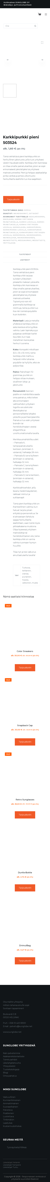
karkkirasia (19, 235)
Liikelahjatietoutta (12, 1063)
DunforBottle (25, 872)
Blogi (5, 1072)
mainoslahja (9, 238)
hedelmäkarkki (37, 217)
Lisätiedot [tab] (25, 260)
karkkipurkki (34, 227)
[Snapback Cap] (25, 698)
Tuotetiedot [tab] (25, 254)
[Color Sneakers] (25, 624)
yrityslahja (9, 243)
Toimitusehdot (10, 1059)
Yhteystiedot (9, 1066)
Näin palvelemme (11, 1053)
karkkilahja (19, 227)
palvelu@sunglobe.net (21, 1026)
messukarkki (24, 240)
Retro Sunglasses (25, 799)
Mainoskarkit (20, 213)
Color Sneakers (25, 651)
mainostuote (10, 240)
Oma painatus (10, 1076)
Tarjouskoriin (13, 199)
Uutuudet (34, 213)
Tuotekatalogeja (11, 1069)
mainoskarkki (33, 235)
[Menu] (46, 14)
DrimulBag (25, 945)
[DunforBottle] (25, 846)
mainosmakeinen (26, 238)
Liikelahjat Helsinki (11, 1162)
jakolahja (8, 219)
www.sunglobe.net (12, 1032)
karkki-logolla (27, 222)
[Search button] (35, 26)
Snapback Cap (25, 725)
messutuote (38, 240)
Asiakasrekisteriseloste (13, 1056)
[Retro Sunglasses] (25, 773)
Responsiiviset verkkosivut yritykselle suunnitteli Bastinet (28, 1177)
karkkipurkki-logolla (14, 230)
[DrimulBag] (25, 918)
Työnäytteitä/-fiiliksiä (16, 1147)
